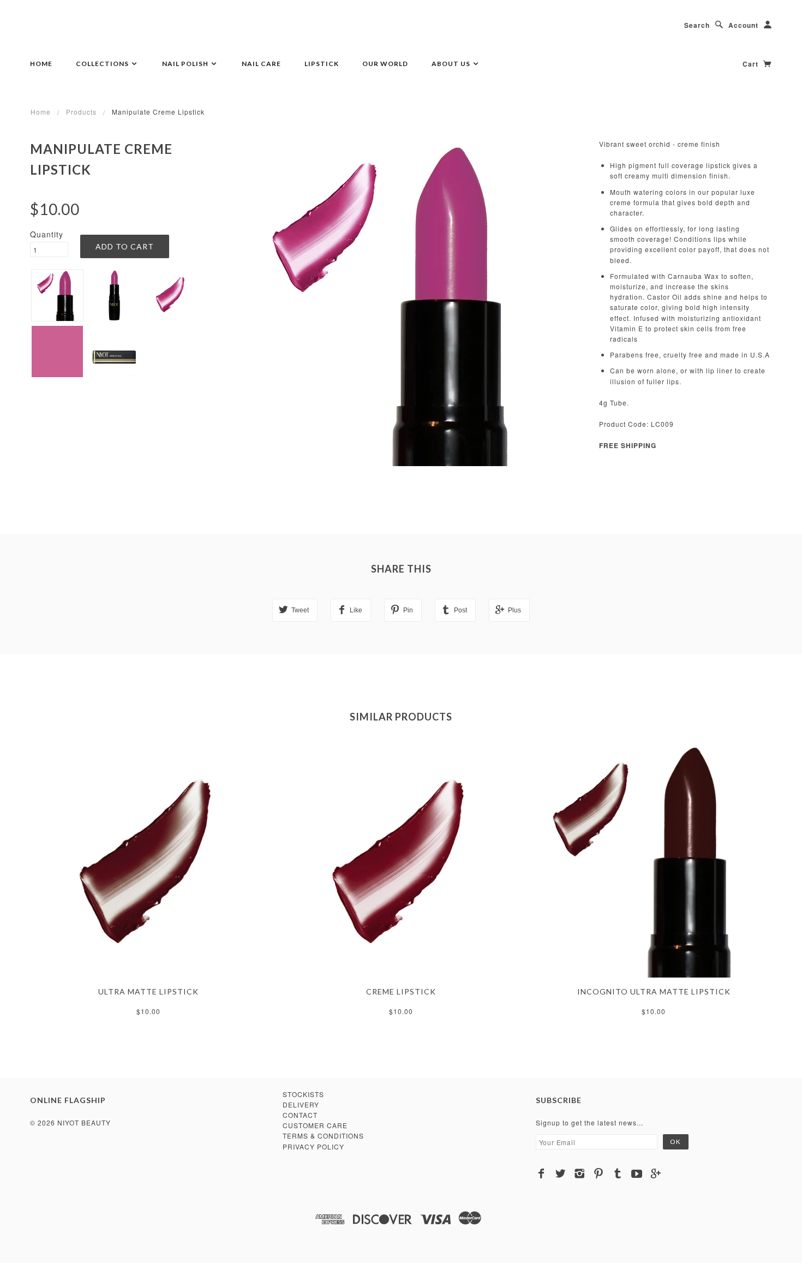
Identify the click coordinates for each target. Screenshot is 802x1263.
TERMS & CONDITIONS (323, 1135)
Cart (752, 64)
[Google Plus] (656, 1173)
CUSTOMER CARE (315, 1125)
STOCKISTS (303, 1094)
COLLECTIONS (103, 63)
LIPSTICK (321, 63)
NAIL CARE (261, 63)
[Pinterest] (599, 1173)
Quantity (46, 234)
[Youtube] (637, 1173)
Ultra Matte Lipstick (148, 991)
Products (81, 111)
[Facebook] (541, 1173)
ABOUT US (452, 63)
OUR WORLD (385, 63)
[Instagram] (579, 1173)
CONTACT (300, 1114)
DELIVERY (301, 1104)
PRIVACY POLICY (313, 1146)
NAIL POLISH (186, 63)
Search (697, 25)
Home (41, 63)
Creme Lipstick (401, 991)
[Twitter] (560, 1173)
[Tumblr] (618, 1173)
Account (743, 25)
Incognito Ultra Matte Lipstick (654, 991)
